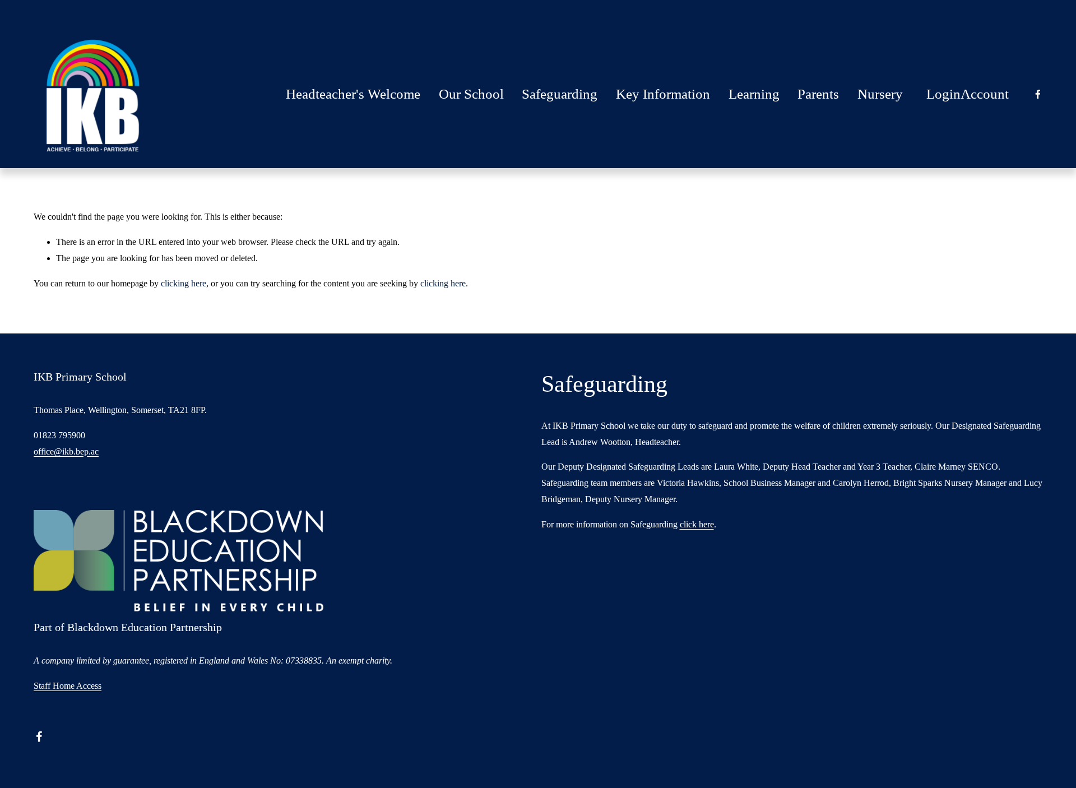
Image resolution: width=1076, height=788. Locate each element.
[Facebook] (1037, 94)
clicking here (183, 283)
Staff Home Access (67, 685)
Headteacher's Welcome (353, 93)
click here (697, 524)
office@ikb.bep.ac (66, 451)
